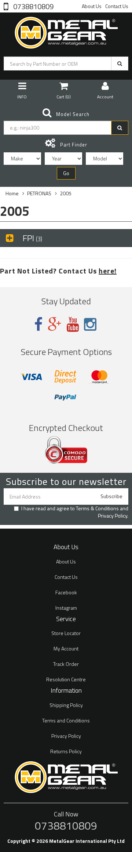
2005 (66, 193)
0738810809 (33, 6)
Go (66, 173)
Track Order (66, 664)
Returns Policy (66, 751)
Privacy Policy (112, 515)
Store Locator (66, 633)
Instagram (66, 608)
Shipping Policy (66, 705)
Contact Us (116, 6)
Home (12, 193)
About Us (92, 6)
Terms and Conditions (66, 720)
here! (108, 270)
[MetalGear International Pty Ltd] (66, 31)
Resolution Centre (66, 679)
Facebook (66, 592)
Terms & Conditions (97, 508)
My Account (66, 648)
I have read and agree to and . (74, 512)
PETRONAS (39, 193)
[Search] (119, 63)
